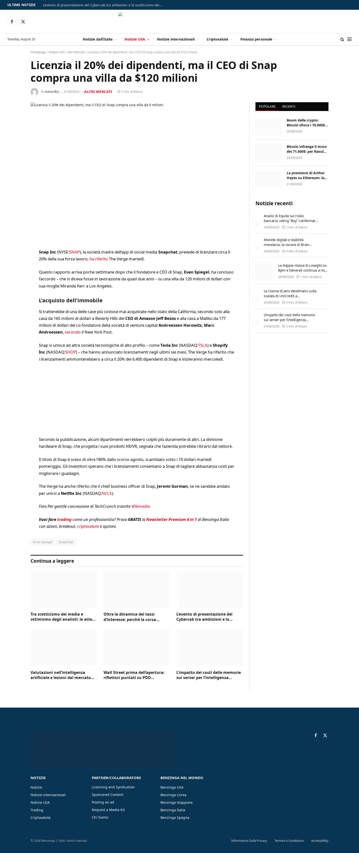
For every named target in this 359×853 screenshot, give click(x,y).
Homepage (38, 52)
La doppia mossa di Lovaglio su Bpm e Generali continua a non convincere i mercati (302, 270)
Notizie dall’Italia (98, 39)
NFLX (107, 493)
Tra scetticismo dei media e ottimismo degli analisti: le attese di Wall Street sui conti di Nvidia (63, 617)
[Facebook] (13, 265)
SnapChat (66, 542)
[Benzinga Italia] (179, 21)
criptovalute (88, 526)
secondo (73, 332)
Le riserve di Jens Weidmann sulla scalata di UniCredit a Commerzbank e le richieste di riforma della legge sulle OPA (290, 298)
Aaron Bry (52, 92)
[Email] (13, 315)
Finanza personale (256, 39)
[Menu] (349, 39)
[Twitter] (13, 277)
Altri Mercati (76, 52)
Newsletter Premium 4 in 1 (171, 519)
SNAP (74, 252)
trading (64, 519)
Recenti (288, 106)
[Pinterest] (13, 302)
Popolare (267, 106)
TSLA (202, 345)
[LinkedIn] (13, 290)
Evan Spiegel (43, 542)
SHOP (70, 352)
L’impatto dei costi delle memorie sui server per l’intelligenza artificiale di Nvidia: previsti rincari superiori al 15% (208, 675)
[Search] (342, 39)
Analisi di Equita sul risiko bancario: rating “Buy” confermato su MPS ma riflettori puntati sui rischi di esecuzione (290, 223)
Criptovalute (217, 39)
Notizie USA (135, 39)
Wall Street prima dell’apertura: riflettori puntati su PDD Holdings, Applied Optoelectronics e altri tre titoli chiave (137, 675)
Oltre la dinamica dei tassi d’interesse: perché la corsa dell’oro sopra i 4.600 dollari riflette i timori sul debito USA (132, 617)
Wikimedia (140, 506)
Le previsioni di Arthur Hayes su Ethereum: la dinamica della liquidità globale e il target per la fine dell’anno (307, 175)
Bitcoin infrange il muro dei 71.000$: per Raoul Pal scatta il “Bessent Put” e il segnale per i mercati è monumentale (307, 149)
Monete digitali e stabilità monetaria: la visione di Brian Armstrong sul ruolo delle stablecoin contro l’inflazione (286, 247)
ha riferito (98, 259)
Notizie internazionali (176, 39)
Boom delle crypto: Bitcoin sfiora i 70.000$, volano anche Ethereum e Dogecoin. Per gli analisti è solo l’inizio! (307, 123)
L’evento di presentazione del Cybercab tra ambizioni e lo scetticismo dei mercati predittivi (104, 5)
